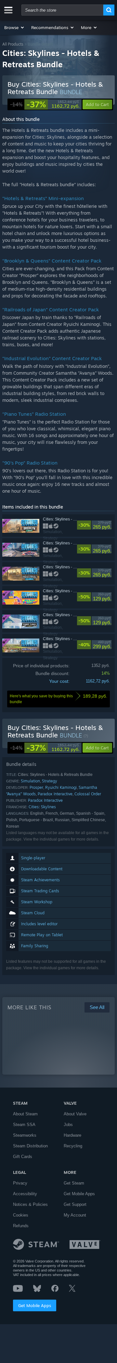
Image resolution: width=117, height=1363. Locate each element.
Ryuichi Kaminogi (61, 787)
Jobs (68, 1124)
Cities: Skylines (42, 806)
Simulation (30, 780)
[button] (14, 27)
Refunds (21, 1225)
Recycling (73, 1145)
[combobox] (62, 10)
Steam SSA (24, 1124)
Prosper (36, 787)
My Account (75, 1215)
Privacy (20, 1183)
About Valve (75, 1113)
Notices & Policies (30, 1204)
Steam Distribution (30, 1145)
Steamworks (24, 1135)
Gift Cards (22, 1156)
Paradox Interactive (55, 793)
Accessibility (25, 1193)
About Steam (25, 1113)
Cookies (20, 1215)
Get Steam (74, 1183)
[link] (45, 104)
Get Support (75, 1204)
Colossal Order (87, 793)
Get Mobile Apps (34, 1305)
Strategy (49, 780)
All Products (12, 44)
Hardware (72, 1135)
